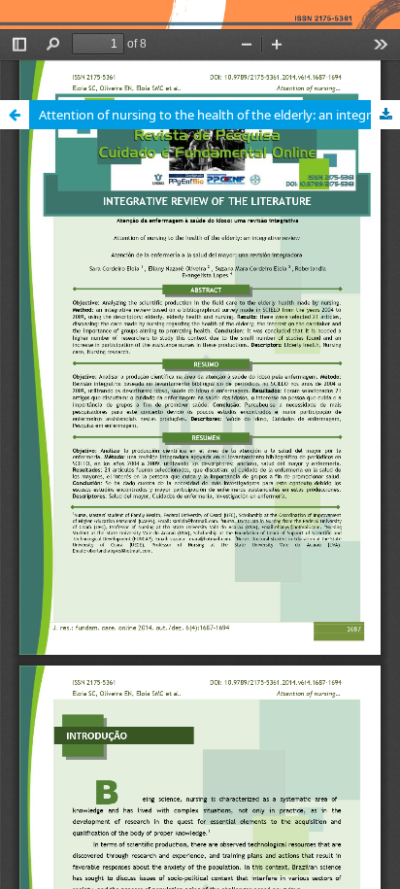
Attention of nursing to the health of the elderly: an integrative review (219, 114)
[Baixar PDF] (385, 114)
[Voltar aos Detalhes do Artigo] (14, 114)
